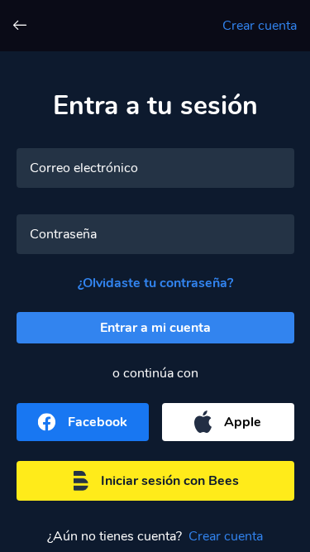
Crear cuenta (259, 25)
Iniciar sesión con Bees (170, 481)
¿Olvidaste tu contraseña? (155, 283)
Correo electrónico (84, 168)
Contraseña (63, 234)
